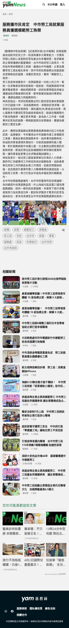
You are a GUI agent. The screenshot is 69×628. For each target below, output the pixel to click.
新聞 (6, 229)
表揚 (41, 236)
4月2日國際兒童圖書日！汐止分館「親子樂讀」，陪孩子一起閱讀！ (34, 562)
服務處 (8, 242)
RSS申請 (52, 4)
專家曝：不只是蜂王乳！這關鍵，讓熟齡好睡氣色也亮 (33, 531)
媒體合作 (22, 615)
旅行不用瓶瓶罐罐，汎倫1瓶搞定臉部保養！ (13, 562)
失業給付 (31, 242)
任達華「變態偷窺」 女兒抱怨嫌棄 (56, 562)
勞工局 (8, 236)
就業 (16, 229)
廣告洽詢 (50, 608)
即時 (11, 14)
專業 (51, 236)
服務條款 (22, 608)
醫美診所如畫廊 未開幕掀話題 (12, 531)
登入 (62, 4)
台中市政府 (10, 248)
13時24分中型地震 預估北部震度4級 (55, 531)
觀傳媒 (6, 35)
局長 (19, 242)
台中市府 (47, 242)
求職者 (43, 229)
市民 (19, 236)
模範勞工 (29, 229)
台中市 (30, 236)
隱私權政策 (36, 608)
